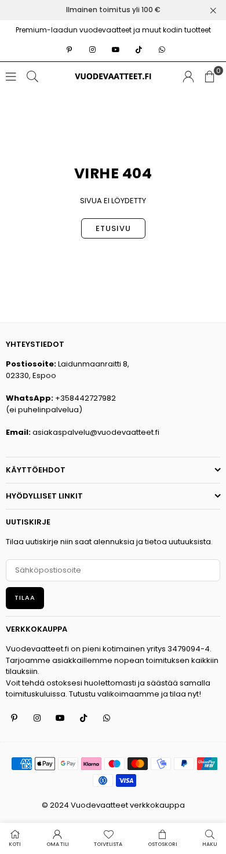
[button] (209, 76)
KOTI (15, 844)
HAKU (209, 844)
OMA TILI (57, 844)
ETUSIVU (113, 228)
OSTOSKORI (162, 844)
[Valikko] (11, 76)
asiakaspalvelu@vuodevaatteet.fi (95, 432)
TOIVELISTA (108, 844)
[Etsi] (32, 76)
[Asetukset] (188, 76)
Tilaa (24, 597)
